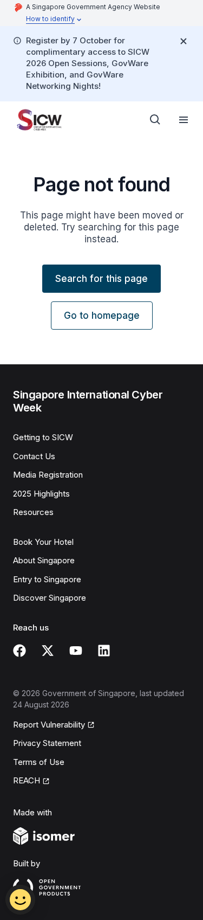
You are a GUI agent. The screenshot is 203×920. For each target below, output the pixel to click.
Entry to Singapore (47, 579)
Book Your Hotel (43, 542)
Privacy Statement (47, 743)
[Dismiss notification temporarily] (184, 41)
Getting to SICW (43, 437)
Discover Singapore (49, 598)
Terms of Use (38, 762)
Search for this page (101, 278)
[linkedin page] (103, 650)
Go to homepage (102, 315)
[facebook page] (19, 650)
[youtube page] (75, 650)
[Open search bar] (155, 120)
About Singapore (44, 560)
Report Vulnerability (49, 724)
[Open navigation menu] (184, 120)
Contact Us (34, 456)
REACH (26, 780)
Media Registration (48, 474)
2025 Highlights (41, 493)
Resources (33, 512)
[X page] (47, 650)
